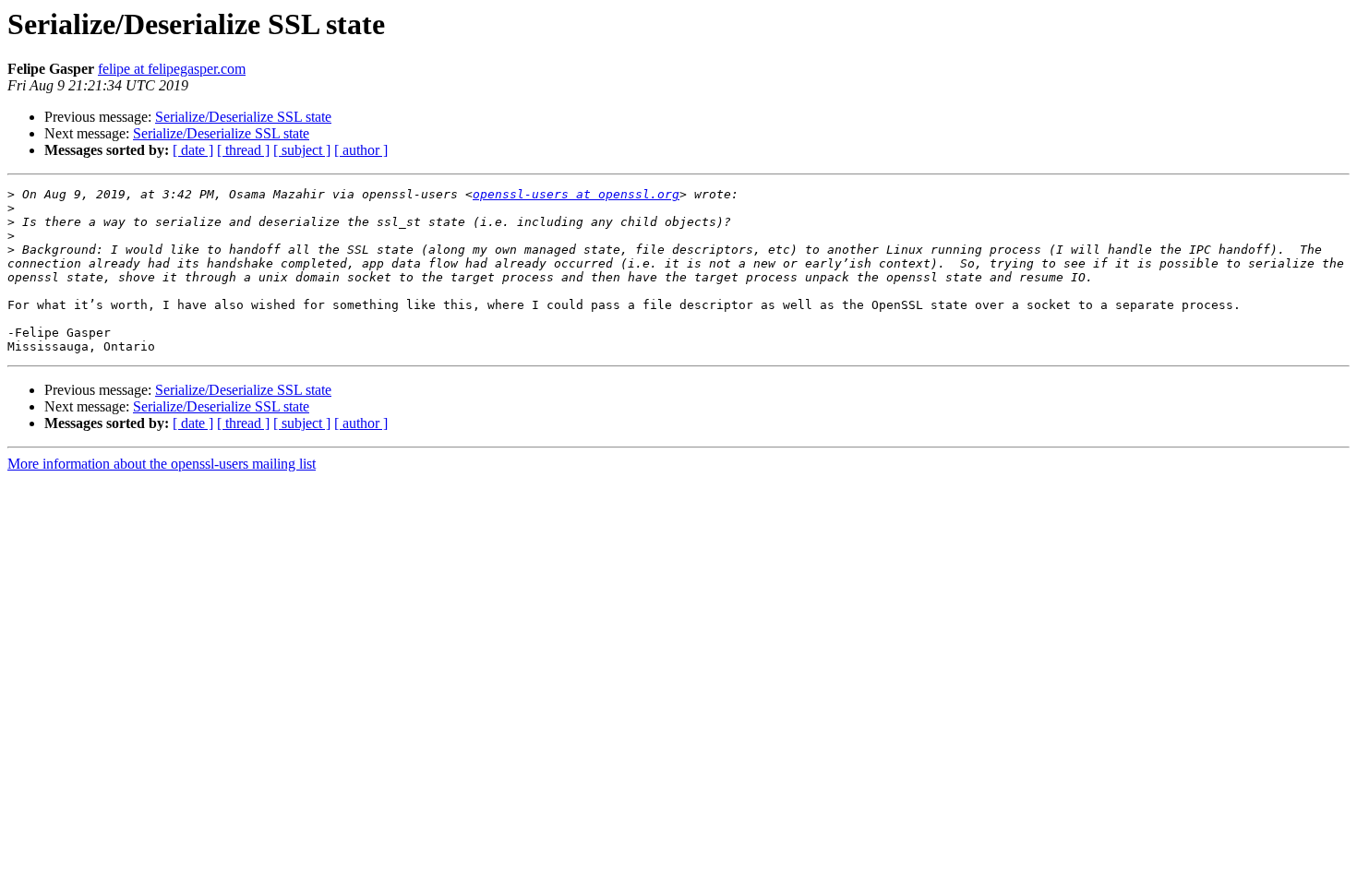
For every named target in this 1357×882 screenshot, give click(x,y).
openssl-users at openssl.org (576, 194)
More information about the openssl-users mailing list (161, 463)
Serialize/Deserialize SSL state (243, 117)
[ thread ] (243, 150)
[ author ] (361, 150)
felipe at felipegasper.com (172, 69)
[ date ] (193, 150)
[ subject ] (301, 150)
